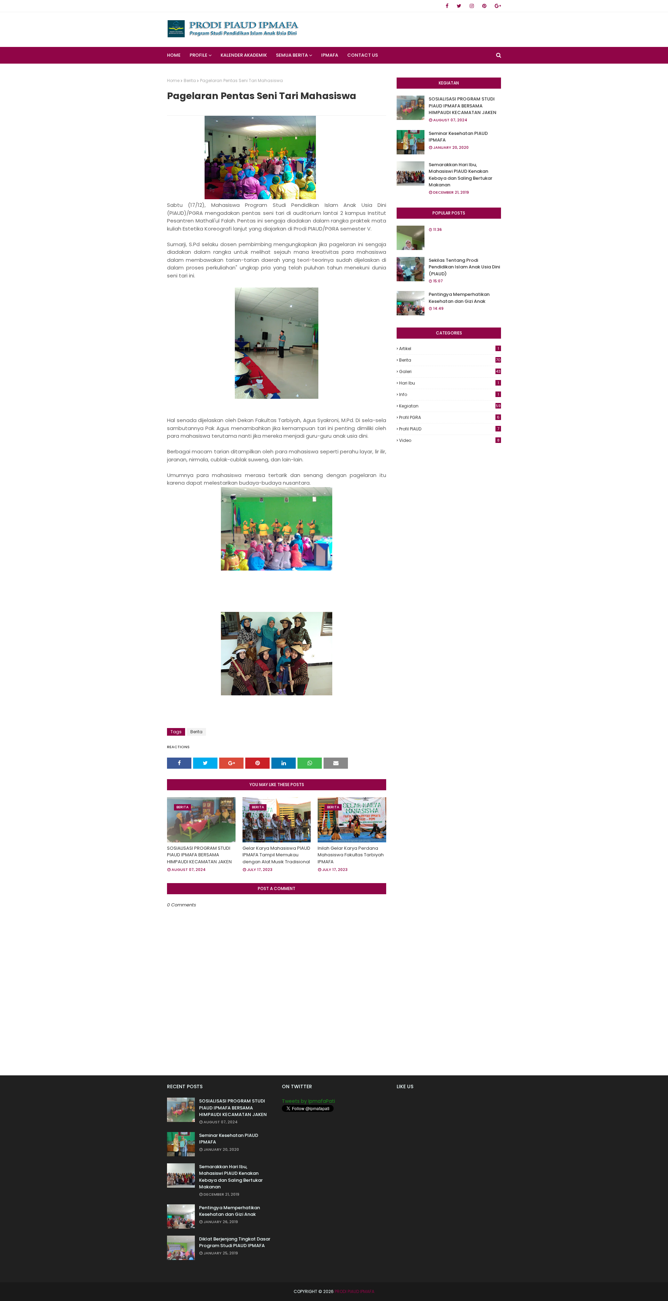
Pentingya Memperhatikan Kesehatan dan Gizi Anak (459, 298)
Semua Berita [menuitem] (292, 55)
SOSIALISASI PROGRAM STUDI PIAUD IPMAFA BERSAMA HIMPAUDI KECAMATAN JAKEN (199, 855)
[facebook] (447, 6)
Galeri (450, 371)
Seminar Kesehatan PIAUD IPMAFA (458, 137)
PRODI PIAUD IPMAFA (354, 1291)
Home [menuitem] (174, 55)
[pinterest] (484, 6)
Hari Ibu (449, 383)
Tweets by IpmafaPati (308, 1101)
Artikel (449, 348)
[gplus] (496, 6)
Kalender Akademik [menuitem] (244, 55)
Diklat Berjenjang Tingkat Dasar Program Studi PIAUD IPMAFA (234, 1242)
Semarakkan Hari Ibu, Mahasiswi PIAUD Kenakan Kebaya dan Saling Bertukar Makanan (460, 174)
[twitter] (459, 6)
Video (449, 440)
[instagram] (471, 6)
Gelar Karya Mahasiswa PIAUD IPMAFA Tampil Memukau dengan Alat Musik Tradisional (276, 855)
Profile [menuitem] (198, 55)
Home (173, 80)
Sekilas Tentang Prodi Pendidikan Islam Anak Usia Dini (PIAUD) (464, 267)
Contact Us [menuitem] (362, 55)
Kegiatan (450, 406)
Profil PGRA (449, 417)
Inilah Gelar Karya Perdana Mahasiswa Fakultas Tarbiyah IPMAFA (351, 855)
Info (449, 394)
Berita (190, 80)
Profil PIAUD (449, 429)
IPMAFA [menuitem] (329, 55)
